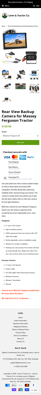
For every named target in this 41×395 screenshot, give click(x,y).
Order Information (20, 320)
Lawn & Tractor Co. (24, 374)
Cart (37, 6)
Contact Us (20, 341)
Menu (6, 6)
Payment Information (20, 323)
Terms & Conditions (21, 335)
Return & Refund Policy (20, 329)
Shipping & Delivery (21, 326)
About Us (20, 338)
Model (4, 132)
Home (3, 26)
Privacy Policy (21, 332)
